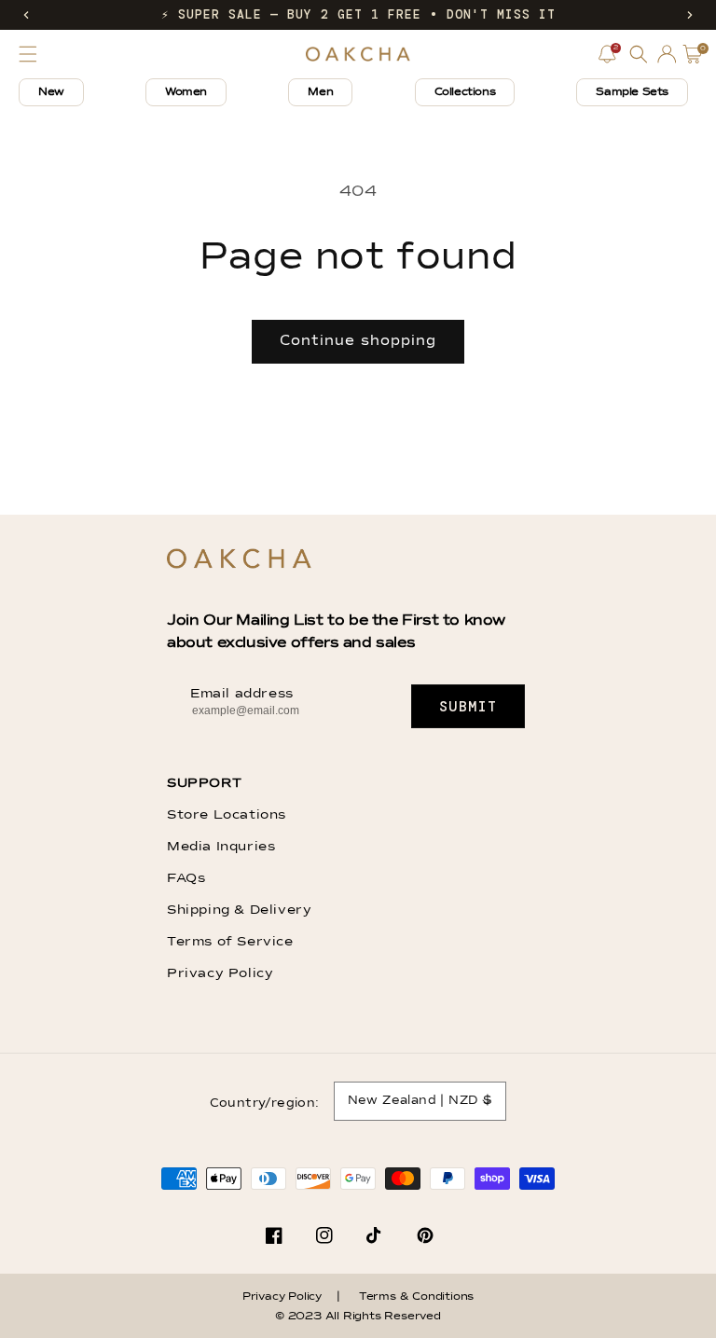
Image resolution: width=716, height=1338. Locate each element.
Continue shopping (358, 341)
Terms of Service (230, 941)
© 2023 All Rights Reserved (358, 1316)
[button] (26, 15)
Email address (242, 693)
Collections (465, 92)
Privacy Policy (220, 973)
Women (186, 92)
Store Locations (226, 814)
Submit (468, 706)
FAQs (186, 878)
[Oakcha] (239, 560)
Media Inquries (221, 846)
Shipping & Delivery (239, 910)
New (51, 92)
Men (320, 92)
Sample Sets (632, 92)
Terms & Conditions (416, 1297)
